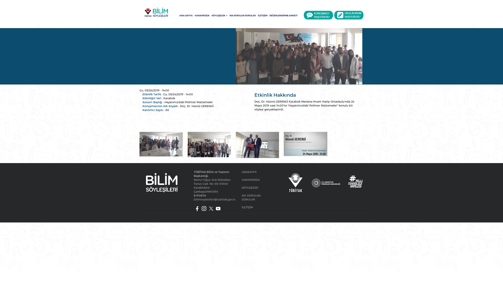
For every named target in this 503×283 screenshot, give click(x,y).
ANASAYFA (249, 172)
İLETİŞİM (247, 207)
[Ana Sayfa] (156, 12)
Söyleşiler (219, 15)
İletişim (262, 15)
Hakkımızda (202, 15)
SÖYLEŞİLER (250, 187)
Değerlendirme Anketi (283, 15)
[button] (161, 144)
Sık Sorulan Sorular (242, 15)
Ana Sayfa (186, 15)
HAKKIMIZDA (251, 179)
